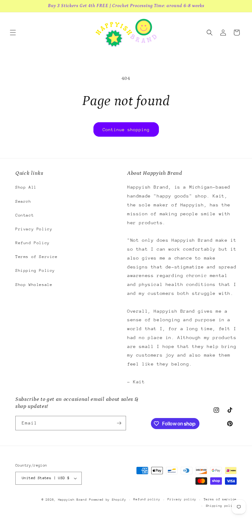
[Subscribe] (119, 423)
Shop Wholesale (33, 284)
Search (23, 201)
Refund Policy (32, 242)
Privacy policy (181, 499)
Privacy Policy (33, 229)
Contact (24, 215)
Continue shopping (126, 129)
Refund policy (146, 499)
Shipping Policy (35, 270)
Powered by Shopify (107, 500)
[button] (13, 32)
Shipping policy (221, 506)
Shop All (26, 187)
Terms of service (220, 499)
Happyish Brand (72, 500)
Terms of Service (36, 256)
